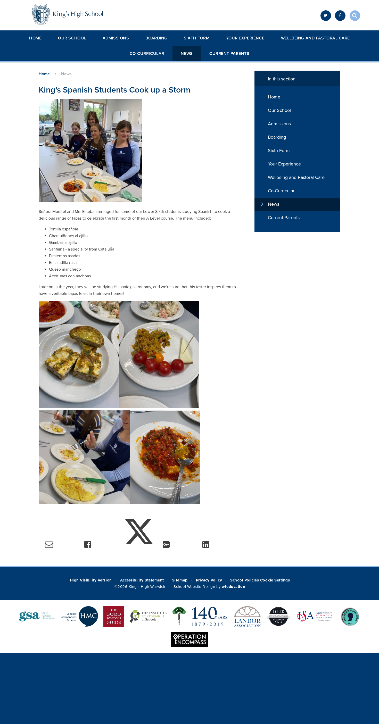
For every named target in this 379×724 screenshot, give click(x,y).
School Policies (244, 580)
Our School (72, 38)
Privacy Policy (209, 580)
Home (35, 38)
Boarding (156, 38)
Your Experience (245, 38)
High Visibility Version (91, 580)
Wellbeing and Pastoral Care (315, 38)
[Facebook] (340, 15)
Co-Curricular (147, 53)
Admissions (116, 38)
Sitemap (180, 580)
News (187, 53)
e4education (233, 586)
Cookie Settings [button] (275, 580)
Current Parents (229, 53)
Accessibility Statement (142, 580)
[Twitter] (325, 15)
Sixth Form (197, 38)
